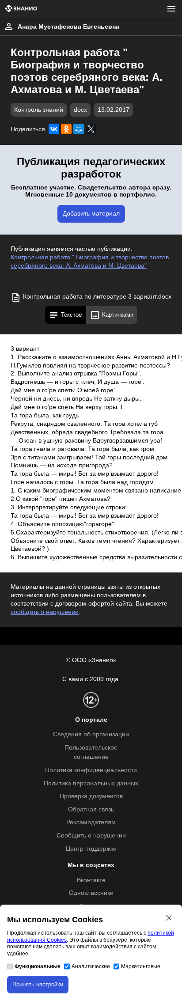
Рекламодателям (91, 822)
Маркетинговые (140, 966)
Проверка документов (91, 796)
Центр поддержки (91, 848)
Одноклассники (91, 893)
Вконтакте (91, 880)
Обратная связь (91, 809)
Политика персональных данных (91, 783)
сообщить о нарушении (45, 612)
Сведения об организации (91, 734)
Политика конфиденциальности (91, 770)
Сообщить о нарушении (91, 835)
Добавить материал (91, 213)
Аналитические (91, 966)
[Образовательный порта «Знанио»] (21, 9)
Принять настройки (37, 984)
